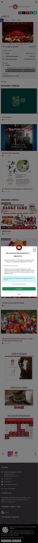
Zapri (19, 294)
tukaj (11, 273)
